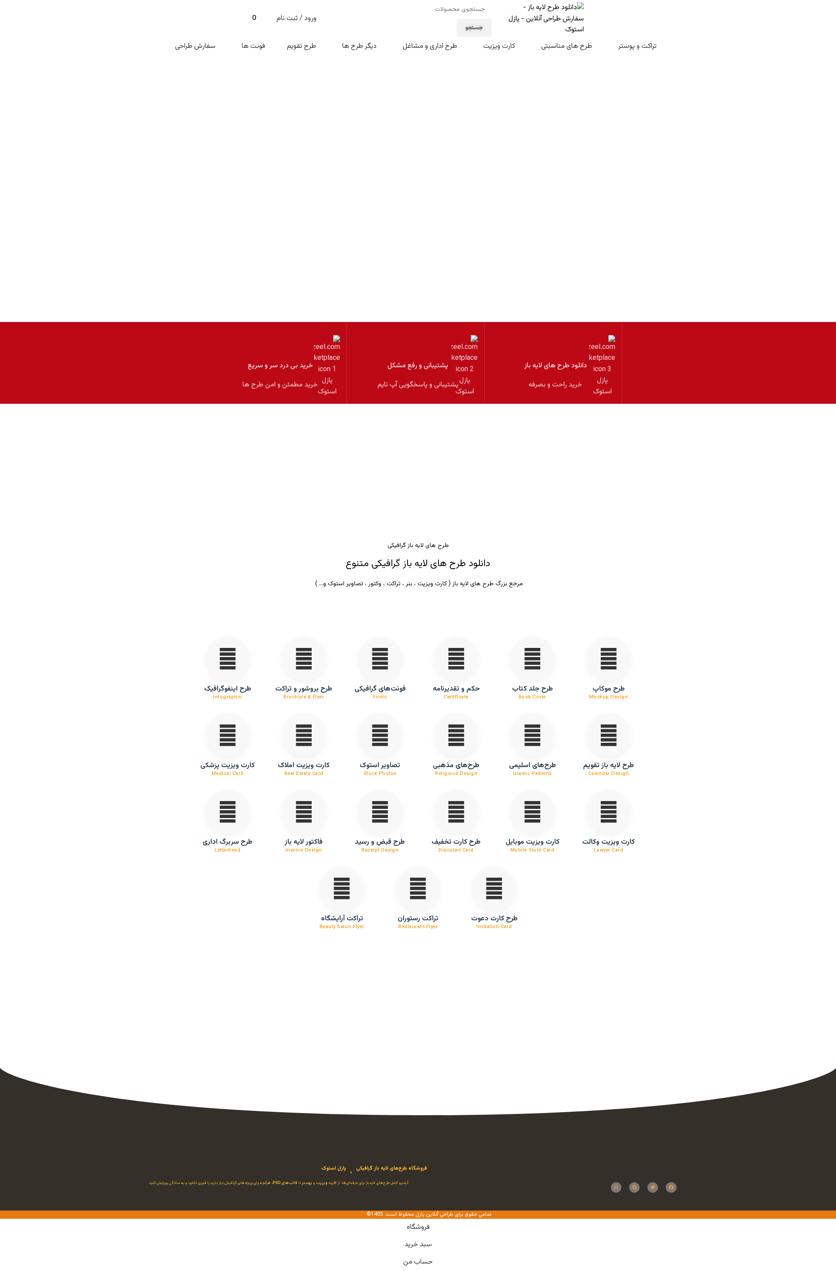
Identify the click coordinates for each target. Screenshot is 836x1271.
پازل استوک (333, 1169)
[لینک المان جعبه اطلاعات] (555, 363)
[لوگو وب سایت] (542, 19)
